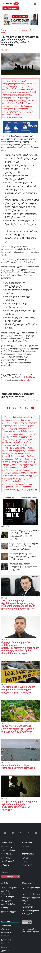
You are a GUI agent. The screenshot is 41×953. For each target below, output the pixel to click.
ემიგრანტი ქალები (31, 894)
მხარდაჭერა (10, 8)
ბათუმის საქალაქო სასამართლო (7, 894)
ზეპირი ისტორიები (31, 887)
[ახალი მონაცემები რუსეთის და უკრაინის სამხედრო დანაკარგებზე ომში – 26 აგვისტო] (4, 534)
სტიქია (4, 908)
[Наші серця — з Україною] (11, 3)
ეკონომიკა (6, 939)
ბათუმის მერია (8, 904)
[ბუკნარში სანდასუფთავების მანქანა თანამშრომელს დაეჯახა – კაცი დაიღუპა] (20, 671)
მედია (4, 947)
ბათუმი (25, 846)
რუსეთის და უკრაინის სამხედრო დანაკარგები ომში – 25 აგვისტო (24, 567)
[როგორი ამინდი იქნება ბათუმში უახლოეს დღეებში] (20, 749)
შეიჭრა (29, 377)
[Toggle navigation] (35, 3)
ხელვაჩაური (28, 854)
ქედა (24, 861)
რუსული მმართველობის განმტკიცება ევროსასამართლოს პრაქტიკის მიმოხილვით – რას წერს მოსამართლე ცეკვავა (20, 648)
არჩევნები (6, 900)
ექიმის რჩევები (8, 911)
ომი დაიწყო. (25, 380)
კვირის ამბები (8, 850)
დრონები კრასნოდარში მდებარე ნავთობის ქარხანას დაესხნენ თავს (23, 556)
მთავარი (5, 30)
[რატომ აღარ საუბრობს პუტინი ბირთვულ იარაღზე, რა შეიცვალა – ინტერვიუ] (4, 546)
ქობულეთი (27, 865)
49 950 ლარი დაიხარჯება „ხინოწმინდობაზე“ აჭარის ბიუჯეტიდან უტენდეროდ (17, 728)
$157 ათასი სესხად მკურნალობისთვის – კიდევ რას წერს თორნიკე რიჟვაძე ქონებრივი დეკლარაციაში (18, 604)
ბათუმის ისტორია (30, 910)
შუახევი (25, 857)
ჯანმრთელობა (8, 861)
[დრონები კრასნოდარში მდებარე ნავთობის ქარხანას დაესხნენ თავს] (4, 556)
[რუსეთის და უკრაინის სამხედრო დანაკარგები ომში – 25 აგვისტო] (4, 566)
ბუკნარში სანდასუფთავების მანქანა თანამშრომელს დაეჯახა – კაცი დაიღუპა (18, 689)
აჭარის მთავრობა (9, 887)
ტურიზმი (5, 950)
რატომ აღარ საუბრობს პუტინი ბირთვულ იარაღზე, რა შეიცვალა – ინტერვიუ (23, 546)
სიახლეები (15, 30)
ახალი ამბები (7, 846)
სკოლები (5, 943)
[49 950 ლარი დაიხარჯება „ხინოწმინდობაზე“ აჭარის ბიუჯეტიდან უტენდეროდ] (20, 710)
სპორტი (5, 936)
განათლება (6, 857)
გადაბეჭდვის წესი (32, 400)
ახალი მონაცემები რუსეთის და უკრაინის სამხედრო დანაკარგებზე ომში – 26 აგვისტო (24, 534)
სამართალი (7, 854)
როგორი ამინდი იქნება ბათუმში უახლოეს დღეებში (18, 766)
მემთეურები (27, 914)
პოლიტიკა (6, 932)
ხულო (24, 850)
